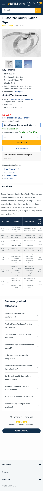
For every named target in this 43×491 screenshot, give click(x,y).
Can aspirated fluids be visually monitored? (18, 336)
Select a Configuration (11, 121)
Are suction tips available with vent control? (19, 346)
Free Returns (9, 172)
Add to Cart (21, 143)
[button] (7, 26)
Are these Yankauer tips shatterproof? (15, 315)
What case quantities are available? (19, 397)
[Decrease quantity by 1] (5, 137)
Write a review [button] (21, 431)
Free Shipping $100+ (12, 169)
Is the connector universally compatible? (16, 357)
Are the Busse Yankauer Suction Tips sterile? (18, 325)
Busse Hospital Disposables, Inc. (21, 99)
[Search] (38, 10)
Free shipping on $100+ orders (16, 118)
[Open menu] (3, 4)
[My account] (28, 4)
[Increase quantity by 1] (37, 137)
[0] (38, 3)
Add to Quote (22, 148)
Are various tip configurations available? (17, 405)
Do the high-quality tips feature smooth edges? (18, 377)
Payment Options (10, 175)
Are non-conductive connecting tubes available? (18, 388)
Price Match (8, 179)
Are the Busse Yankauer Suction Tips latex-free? (18, 367)
